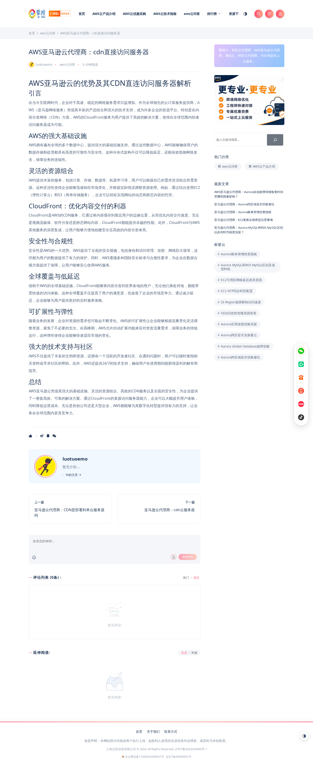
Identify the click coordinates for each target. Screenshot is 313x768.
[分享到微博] (42, 435)
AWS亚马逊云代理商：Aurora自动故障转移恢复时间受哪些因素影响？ (248, 194)
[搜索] (275, 139)
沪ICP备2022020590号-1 (191, 749)
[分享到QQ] (48, 435)
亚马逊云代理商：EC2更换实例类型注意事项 (243, 220)
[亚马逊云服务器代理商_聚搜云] (49, 13)
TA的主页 (72, 475)
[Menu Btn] (269, 14)
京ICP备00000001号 (178, 757)
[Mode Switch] (245, 13)
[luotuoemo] (46, 466)
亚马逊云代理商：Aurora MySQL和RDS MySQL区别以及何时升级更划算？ (248, 229)
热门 (186, 577)
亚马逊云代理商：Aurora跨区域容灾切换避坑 (244, 204)
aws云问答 (192, 13)
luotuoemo (44, 64)
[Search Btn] (258, 14)
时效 (195, 652)
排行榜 (212, 13)
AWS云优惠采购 (134, 13)
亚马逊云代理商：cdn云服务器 (169, 509)
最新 (196, 577)
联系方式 (170, 731)
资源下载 (235, 13)
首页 (82, 13)
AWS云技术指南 (164, 13)
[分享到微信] (54, 435)
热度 (184, 652)
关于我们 (153, 731)
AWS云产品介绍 (103, 13)
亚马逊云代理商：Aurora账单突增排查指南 (242, 212)
